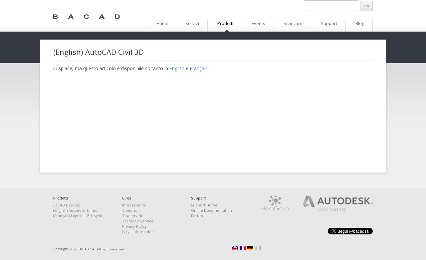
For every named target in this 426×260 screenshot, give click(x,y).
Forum (197, 215)
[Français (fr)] (243, 249)
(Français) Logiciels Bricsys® (78, 215)
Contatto (129, 210)
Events (258, 23)
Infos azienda (134, 204)
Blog (359, 23)
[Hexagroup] (275, 209)
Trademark (132, 215)
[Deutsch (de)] (250, 249)
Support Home (204, 204)
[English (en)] (235, 249)
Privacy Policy (134, 226)
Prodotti (225, 23)
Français (199, 68)
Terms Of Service (137, 220)
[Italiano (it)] (258, 249)
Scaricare (293, 23)
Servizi (192, 23)
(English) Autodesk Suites (75, 210)
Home (162, 23)
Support (329, 23)
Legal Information (138, 231)
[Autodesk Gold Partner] (331, 209)
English (176, 68)
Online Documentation (211, 210)
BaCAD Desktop (67, 204)
